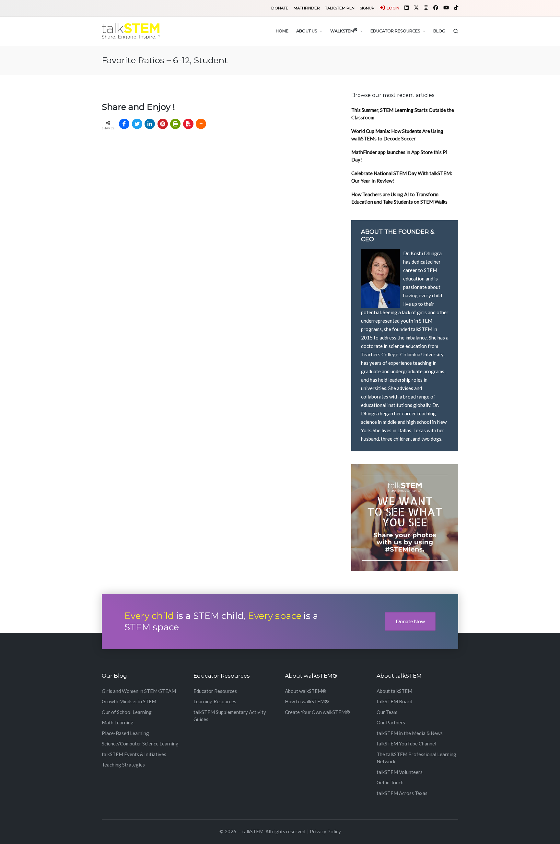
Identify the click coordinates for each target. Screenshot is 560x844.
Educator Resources (215, 691)
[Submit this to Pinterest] (163, 124)
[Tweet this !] (137, 124)
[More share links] (201, 124)
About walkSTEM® (305, 691)
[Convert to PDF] (188, 124)
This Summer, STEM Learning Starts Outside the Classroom (402, 113)
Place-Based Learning (125, 733)
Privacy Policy (325, 831)
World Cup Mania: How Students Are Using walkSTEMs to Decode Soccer (397, 134)
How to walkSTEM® (307, 701)
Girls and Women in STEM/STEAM (139, 691)
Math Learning (118, 722)
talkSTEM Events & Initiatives (134, 754)
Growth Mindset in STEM (129, 701)
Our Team (387, 712)
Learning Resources (214, 701)
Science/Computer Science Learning (140, 743)
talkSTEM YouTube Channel (406, 743)
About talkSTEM (394, 691)
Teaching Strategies (123, 764)
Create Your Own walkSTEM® (317, 712)
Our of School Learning (127, 712)
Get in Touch (390, 782)
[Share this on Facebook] (124, 124)
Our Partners (391, 722)
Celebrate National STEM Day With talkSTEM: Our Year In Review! (401, 177)
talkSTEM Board (394, 701)
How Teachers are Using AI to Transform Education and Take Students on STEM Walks (399, 198)
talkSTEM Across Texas (402, 793)
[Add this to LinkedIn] (150, 124)
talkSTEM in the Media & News (410, 733)
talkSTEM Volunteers (400, 772)
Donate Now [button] (410, 621)
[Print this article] (175, 124)
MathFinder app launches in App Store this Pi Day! (399, 155)
